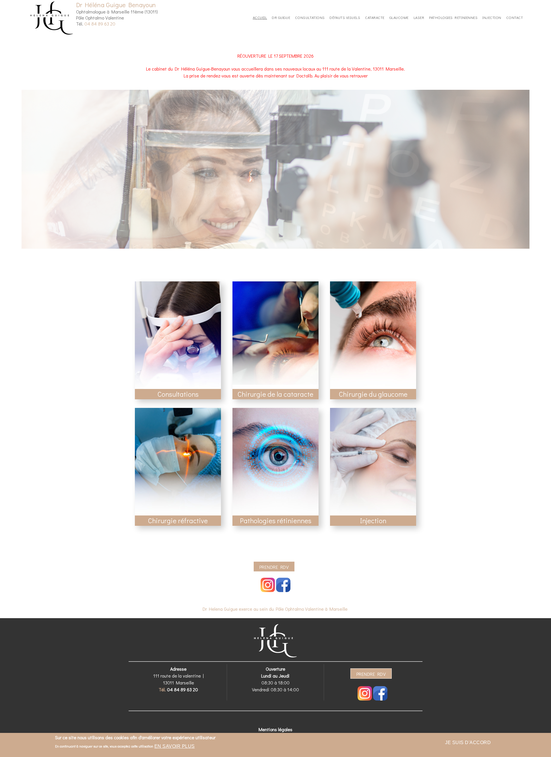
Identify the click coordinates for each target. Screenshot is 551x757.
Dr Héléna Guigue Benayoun (116, 5)
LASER (419, 17)
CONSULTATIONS (310, 17)
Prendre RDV (274, 567)
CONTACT (514, 17)
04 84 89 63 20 (99, 24)
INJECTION (491, 17)
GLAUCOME (399, 17)
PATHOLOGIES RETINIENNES (453, 17)
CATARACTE (375, 17)
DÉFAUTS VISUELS (344, 17)
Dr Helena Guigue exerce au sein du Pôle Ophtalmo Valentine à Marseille (275, 609)
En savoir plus (174, 746)
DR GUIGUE (281, 17)
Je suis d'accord (468, 742)
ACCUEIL (260, 17)
